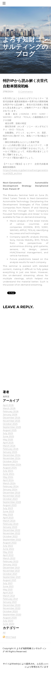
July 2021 (8, 583)
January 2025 (10, 452)
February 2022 (10, 561)
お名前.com (42, 664)
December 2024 (11, 455)
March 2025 (9, 446)
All (4, 632)
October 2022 (10, 536)
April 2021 (8, 592)
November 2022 (11, 533)
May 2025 (8, 439)
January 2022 (10, 564)
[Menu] (5, 3)
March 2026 (9, 408)
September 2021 (12, 577)
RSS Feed (11, 637)
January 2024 (10, 489)
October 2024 (10, 461)
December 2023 (11, 492)
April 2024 (8, 480)
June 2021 (8, 586)
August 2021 (9, 580)
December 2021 (11, 567)
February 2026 (10, 411)
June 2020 (8, 624)
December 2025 (11, 417)
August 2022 (10, 542)
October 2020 (10, 611)
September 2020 (12, 614)
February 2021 (10, 599)
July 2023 (8, 508)
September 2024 (12, 464)
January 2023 (10, 527)
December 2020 (11, 605)
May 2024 (8, 477)
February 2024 (11, 486)
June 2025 (8, 436)
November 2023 (11, 496)
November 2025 (11, 421)
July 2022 (8, 546)
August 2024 (10, 467)
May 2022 (8, 552)
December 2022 (11, 530)
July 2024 (8, 471)
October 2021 (10, 574)
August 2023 (10, 505)
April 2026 (8, 405)
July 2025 (8, 433)
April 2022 (8, 555)
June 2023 (8, 511)
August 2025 (10, 430)
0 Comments (25, 91)
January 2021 (10, 602)
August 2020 (10, 617)
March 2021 (9, 596)
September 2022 (12, 539)
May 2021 (8, 589)
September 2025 (12, 427)
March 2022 (9, 558)
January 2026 (10, 414)
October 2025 (10, 424)
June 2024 (8, 474)
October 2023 (10, 499)
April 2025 (8, 442)
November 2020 (11, 608)
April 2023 (8, 517)
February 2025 (10, 449)
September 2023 (12, 502)
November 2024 (11, 458)
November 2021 (11, 571)
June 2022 (8, 549)
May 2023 (8, 514)
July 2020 (8, 621)
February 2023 (10, 524)
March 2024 (9, 483)
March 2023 (9, 521)
